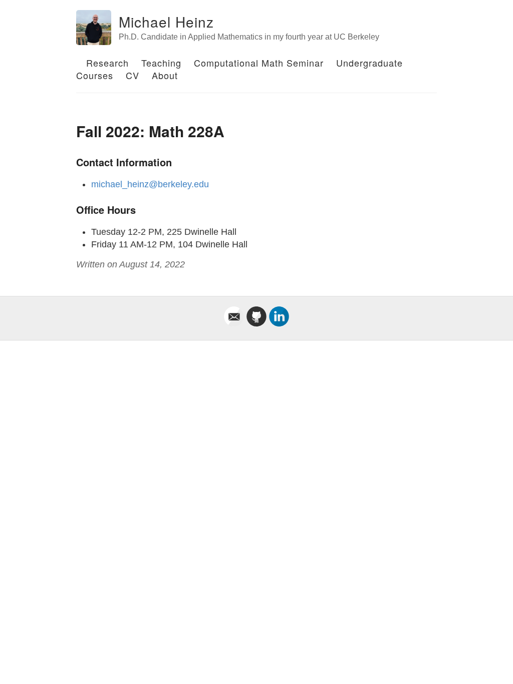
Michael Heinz (166, 22)
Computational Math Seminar (259, 62)
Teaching (161, 62)
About (165, 75)
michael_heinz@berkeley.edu (150, 184)
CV (132, 75)
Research (107, 62)
